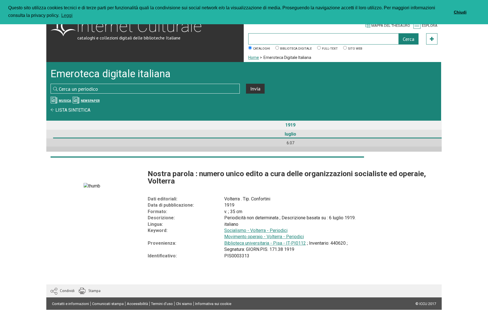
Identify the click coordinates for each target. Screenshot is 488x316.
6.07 (290, 143)
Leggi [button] (67, 15)
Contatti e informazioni (70, 304)
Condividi (67, 290)
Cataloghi (261, 48)
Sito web (355, 48)
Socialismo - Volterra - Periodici (255, 230)
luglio (290, 134)
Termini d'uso (162, 304)
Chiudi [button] (460, 12)
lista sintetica (72, 110)
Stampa (94, 290)
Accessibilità (137, 304)
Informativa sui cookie (213, 304)
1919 (290, 125)
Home (253, 57)
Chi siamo (184, 304)
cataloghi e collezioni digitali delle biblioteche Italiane (128, 38)
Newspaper (90, 101)
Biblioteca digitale (296, 48)
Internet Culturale (139, 26)
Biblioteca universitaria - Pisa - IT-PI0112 (265, 243)
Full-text (330, 48)
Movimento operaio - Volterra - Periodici (264, 236)
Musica (65, 101)
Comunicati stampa (108, 304)
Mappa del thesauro (390, 25)
